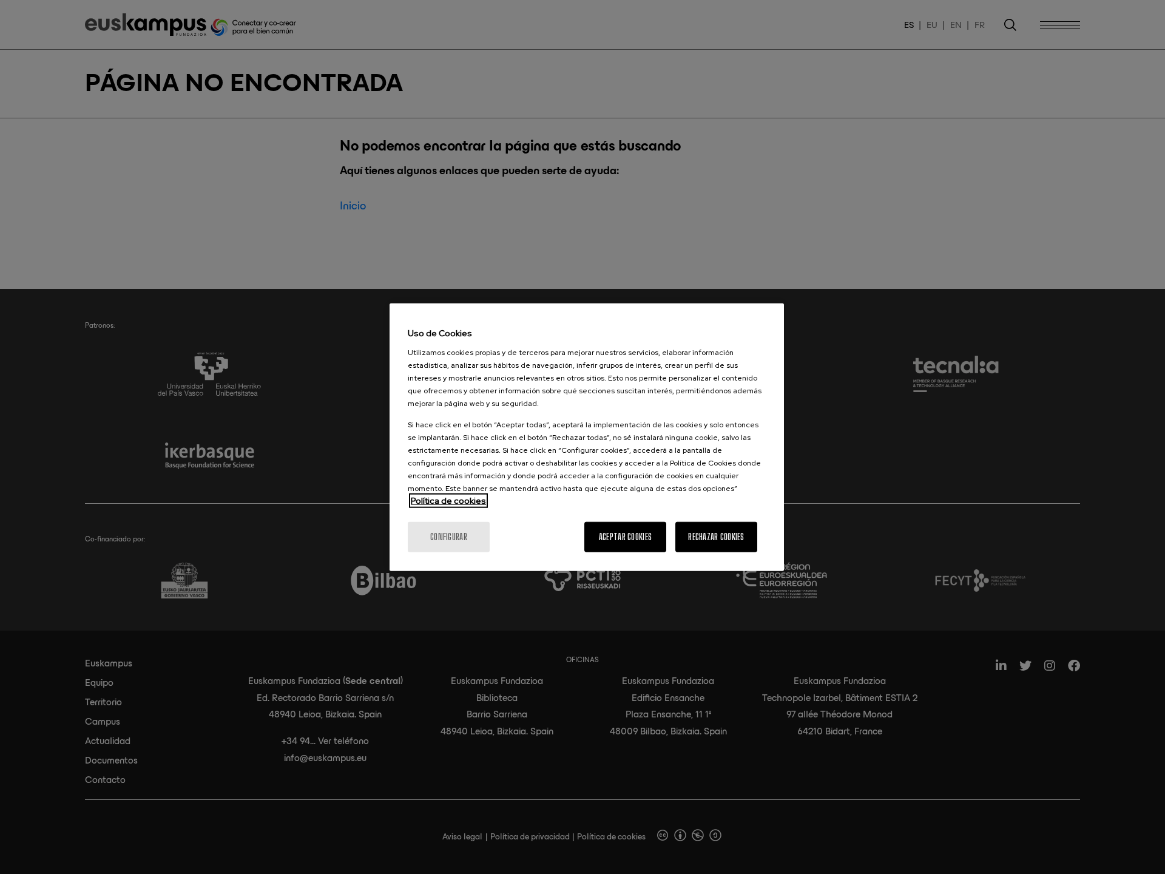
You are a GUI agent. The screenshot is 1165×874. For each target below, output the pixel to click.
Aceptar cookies (625, 536)
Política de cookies (448, 500)
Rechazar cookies (716, 536)
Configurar (448, 536)
